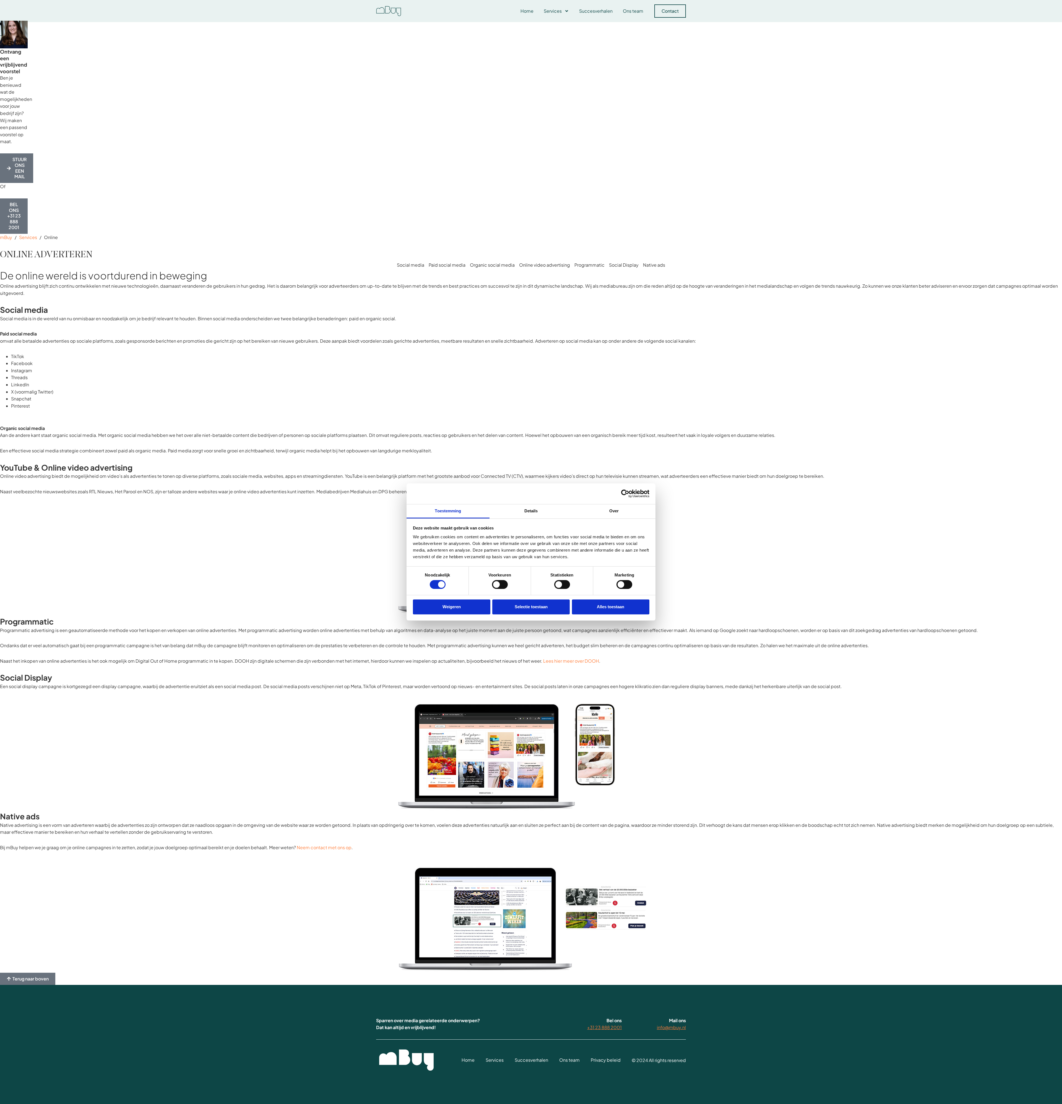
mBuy (6, 237)
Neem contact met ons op (324, 847)
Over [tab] (614, 510)
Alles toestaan (610, 606)
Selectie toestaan (531, 606)
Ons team (633, 11)
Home (526, 11)
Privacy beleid (606, 1060)
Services (553, 11)
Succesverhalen (596, 11)
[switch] (500, 584)
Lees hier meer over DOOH (571, 661)
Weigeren (451, 606)
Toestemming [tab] (448, 510)
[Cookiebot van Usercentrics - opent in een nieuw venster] (625, 493)
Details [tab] (531, 510)
